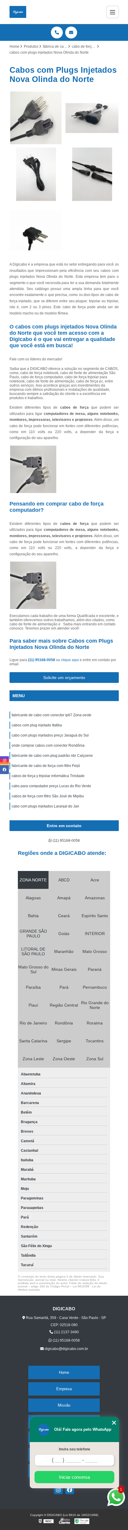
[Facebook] (69, 1489)
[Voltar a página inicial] (18, 12)
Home (64, 1372)
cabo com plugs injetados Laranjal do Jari (45, 806)
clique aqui (70, 660)
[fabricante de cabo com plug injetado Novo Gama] (92, 118)
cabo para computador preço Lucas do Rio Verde (51, 786)
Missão (64, 1405)
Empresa (64, 1389)
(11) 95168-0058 (42, 660)
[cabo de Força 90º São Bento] (36, 230)
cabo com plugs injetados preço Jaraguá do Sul (50, 735)
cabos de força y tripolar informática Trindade (48, 776)
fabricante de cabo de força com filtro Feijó (46, 766)
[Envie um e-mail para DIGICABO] (71, 32)
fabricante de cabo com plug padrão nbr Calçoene (52, 756)
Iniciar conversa (74, 1477)
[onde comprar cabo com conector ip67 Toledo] (92, 174)
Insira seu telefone (74, 1449)
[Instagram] (58, 1489)
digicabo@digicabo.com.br (66, 1349)
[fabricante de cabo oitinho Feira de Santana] (36, 174)
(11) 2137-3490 (66, 1332)
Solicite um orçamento (64, 677)
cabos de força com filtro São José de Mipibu (48, 796)
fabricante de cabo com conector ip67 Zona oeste (51, 715)
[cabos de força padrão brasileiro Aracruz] (36, 118)
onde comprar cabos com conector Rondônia (48, 745)
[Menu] (112, 12)
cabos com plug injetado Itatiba (37, 725)
